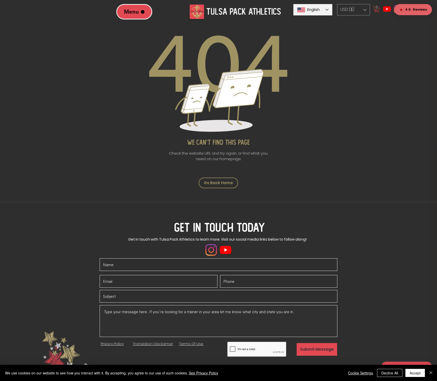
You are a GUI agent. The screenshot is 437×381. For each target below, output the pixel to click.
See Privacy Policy (203, 372)
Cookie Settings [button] (360, 372)
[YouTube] (387, 9)
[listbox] (353, 9)
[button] (353, 9)
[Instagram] (211, 250)
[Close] (431, 373)
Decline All (389, 372)
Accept (415, 372)
